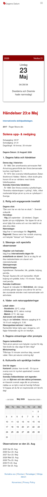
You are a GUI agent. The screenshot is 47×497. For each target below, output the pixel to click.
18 (12, 426)
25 (12, 432)
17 (7, 426)
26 (18, 432)
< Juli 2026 (10, 399)
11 (12, 421)
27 (23, 432)
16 (39, 421)
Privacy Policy (29, 482)
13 (23, 421)
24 (7, 432)
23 (39, 426)
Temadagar (30, 473)
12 (18, 421)
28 (28, 432)
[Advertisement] (23, 31)
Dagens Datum (13, 3)
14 (28, 421)
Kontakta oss (10, 473)
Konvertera (16, 482)
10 (7, 421)
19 (18, 426)
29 (33, 432)
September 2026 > (34, 399)
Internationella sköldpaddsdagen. (18, 120)
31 (7, 437)
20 (23, 426)
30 (39, 432)
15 (33, 421)
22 (33, 426)
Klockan (20, 473)
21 (28, 426)
